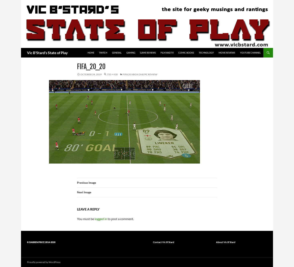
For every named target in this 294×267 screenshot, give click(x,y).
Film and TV (167, 52)
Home (91, 52)
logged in (101, 219)
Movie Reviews (227, 52)
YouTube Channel (250, 52)
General (117, 52)
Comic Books (186, 52)
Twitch (103, 52)
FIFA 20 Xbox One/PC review (140, 74)
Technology (206, 52)
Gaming (130, 52)
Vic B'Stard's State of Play (47, 53)
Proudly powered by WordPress (43, 262)
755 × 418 (112, 74)
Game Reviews (148, 52)
